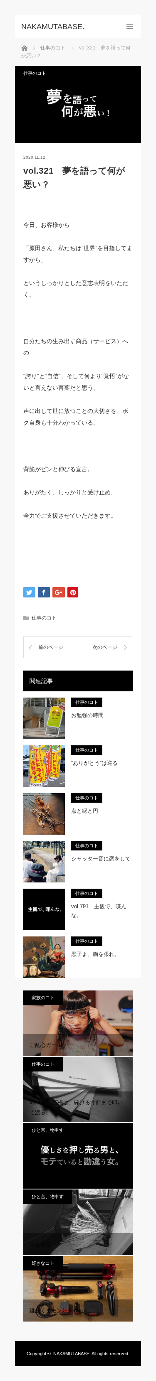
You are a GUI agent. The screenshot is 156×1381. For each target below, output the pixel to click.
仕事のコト (34, 73)
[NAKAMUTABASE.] (65, 26)
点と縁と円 (84, 811)
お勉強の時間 (87, 715)
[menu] (129, 26)
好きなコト (43, 1263)
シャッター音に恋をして (101, 858)
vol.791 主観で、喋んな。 (98, 910)
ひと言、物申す (48, 1130)
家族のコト (43, 997)
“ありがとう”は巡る (94, 763)
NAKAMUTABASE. (72, 1353)
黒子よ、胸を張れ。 (95, 954)
